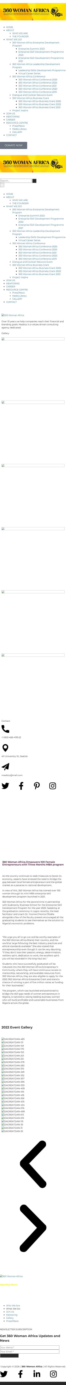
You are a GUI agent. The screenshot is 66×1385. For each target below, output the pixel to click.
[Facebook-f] (21, 786)
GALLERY (17, 132)
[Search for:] (16, 180)
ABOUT (10, 30)
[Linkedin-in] (37, 1374)
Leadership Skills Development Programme (41, 70)
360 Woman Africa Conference (28, 76)
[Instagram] (52, 786)
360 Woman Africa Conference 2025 (37, 82)
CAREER (10, 119)
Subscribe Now (9, 1355)
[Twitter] (5, 786)
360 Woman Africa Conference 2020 (37, 88)
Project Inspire (20, 110)
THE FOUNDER (20, 36)
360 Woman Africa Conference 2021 (37, 85)
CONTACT (11, 135)
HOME (9, 27)
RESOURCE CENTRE (17, 122)
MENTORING (13, 116)
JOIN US (10, 113)
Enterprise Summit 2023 (31, 48)
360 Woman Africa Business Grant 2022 (39, 104)
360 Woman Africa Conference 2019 (37, 92)
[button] (33, 1165)
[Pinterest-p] (37, 786)
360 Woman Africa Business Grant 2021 (39, 107)
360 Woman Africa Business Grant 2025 (39, 101)
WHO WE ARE (20, 33)
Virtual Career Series (29, 73)
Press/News (18, 125)
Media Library (19, 129)
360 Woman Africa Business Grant (30, 98)
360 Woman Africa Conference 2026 (37, 79)
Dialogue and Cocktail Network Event (32, 95)
